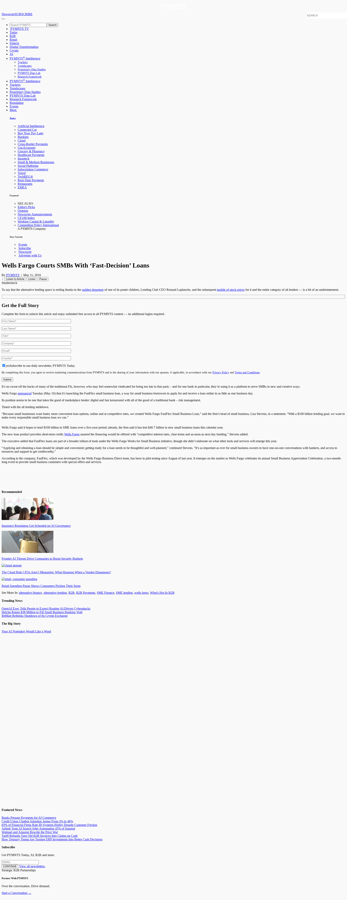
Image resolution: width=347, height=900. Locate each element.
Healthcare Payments (31, 155)
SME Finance (105, 592)
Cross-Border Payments (33, 144)
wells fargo (141, 592)
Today (14, 32)
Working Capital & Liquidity (36, 221)
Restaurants (25, 183)
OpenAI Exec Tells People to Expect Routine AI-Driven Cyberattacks (46, 608)
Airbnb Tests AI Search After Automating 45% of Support (38, 828)
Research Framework (30, 76)
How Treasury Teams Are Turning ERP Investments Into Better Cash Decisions (52, 839)
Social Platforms (28, 165)
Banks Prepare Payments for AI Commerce (29, 817)
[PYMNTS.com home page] (173, 10)
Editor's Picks (26, 207)
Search (52, 24)
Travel (22, 173)
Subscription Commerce (33, 169)
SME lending (124, 592)
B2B (13, 36)
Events (14, 106)
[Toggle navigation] (3, 18)
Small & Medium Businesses (36, 162)
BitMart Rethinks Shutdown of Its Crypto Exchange (35, 615)
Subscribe (24, 248)
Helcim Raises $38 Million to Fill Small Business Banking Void (42, 612)
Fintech (14, 43)
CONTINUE (10, 866)
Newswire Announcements (35, 214)
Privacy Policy (220, 372)
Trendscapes (25, 65)
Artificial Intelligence (31, 126)
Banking (23, 137)
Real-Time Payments (31, 180)
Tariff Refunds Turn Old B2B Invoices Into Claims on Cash (40, 835)
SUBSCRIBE (24, 14)
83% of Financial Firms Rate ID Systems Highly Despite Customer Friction (49, 825)
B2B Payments (85, 592)
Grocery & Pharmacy (31, 151)
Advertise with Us (30, 255)
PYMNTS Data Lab (29, 73)
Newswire (8, 14)
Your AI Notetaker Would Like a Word (26, 631)
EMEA (22, 187)
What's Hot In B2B (162, 592)
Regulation (16, 102)
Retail (13, 39)
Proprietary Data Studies (32, 69)
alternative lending (55, 592)
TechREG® (25, 176)
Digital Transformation (24, 47)
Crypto (14, 50)
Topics (13, 118)
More (13, 110)
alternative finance (30, 592)
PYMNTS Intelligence (25, 58)
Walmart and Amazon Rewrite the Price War (30, 832)
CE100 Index (26, 218)
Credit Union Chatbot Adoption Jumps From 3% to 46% (37, 821)
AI (11, 54)
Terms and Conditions (247, 372)
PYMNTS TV (19, 28)
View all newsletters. (32, 866)
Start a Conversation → (16, 893)
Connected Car (27, 129)
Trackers (23, 62)
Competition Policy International (38, 225)
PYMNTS (12, 275)
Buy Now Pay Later (30, 133)
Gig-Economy (27, 147)
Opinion (23, 210)
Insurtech (23, 158)
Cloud (22, 140)
